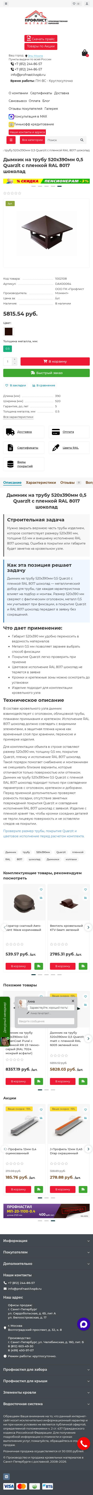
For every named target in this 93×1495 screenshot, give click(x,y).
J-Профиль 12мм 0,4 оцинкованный (21, 1151)
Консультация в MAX (30, 116)
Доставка (61, 93)
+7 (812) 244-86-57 (28, 64)
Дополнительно (17, 1264)
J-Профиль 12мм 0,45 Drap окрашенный (66, 1151)
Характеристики (41, 483)
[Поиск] (82, 140)
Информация (15, 1241)
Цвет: (7, 323)
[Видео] (46, 181)
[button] (33, 186)
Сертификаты (41, 93)
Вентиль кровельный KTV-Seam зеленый (66, 927)
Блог (46, 101)
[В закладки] (41, 890)
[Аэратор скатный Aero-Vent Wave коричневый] (24, 903)
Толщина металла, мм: (20, 341)
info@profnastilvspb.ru (28, 75)
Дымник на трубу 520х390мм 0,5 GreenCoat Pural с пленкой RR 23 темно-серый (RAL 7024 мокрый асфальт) (23, 1043)
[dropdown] (6, 3)
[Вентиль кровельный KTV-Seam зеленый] (68, 903)
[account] (87, 3)
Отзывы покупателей (25, 109)
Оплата (34, 101)
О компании (18, 93)
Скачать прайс (43, 39)
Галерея (51, 109)
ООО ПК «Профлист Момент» (69, 291)
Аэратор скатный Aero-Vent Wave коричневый (23, 927)
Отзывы (70, 483)
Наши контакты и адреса (27, 132)
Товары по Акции (41, 46)
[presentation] (4, 927)
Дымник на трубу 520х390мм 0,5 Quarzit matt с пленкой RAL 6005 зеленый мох (67, 1039)
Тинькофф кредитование (34, 124)
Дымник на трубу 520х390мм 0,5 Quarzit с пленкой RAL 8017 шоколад (46, 501)
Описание (12, 483)
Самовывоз (18, 101)
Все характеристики (18, 417)
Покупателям (15, 1252)
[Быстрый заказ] (38, 966)
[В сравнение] (41, 898)
